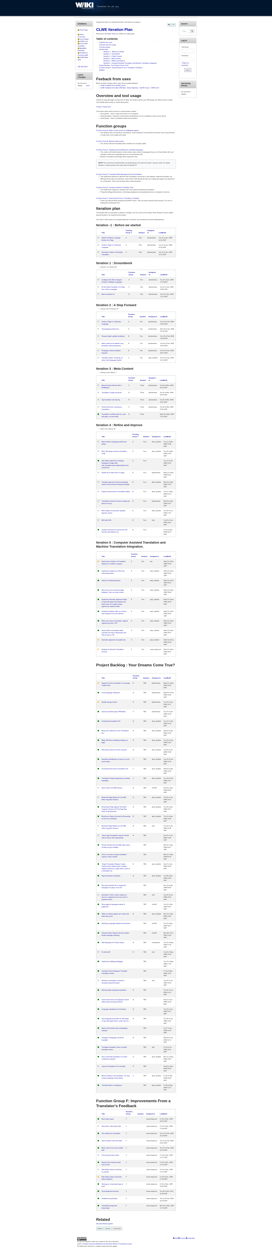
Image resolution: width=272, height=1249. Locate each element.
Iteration (142, 233)
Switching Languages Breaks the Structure (116, 923)
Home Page (84, 30)
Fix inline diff (106, 952)
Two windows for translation (111, 1133)
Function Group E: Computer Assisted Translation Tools (114, 187)
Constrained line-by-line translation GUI (115, 769)
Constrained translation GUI (111, 721)
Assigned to (152, 316)
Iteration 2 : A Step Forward (112, 56)
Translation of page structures (112, 392)
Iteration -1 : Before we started (113, 51)
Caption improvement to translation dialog (116, 491)
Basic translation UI (108, 294)
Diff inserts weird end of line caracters (114, 750)
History (100, 1228)
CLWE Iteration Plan (114, 29)
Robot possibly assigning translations (114, 990)
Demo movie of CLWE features (112, 788)
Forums (183, 1238)
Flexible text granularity (109, 1198)
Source (107, 1228)
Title (103, 233)
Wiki (176, 1238)
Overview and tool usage (107, 45)
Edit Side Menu (83, 66)
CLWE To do (84, 41)
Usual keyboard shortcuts (110, 1191)
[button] (169, 24)
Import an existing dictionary (111, 580)
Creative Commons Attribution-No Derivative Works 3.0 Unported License (107, 1244)
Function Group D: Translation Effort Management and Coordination (119, 174)
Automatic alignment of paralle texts (114, 640)
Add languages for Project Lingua (113, 942)
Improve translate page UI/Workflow (114, 711)
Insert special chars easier (110, 1155)
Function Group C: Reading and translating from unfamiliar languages (119, 150)
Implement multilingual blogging (112, 961)
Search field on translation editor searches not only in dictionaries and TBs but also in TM (114, 633)
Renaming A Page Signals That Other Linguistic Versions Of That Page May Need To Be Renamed (114, 809)
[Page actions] (174, 24)
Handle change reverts (109, 702)
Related (101, 70)
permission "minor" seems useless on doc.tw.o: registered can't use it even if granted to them (114, 897)
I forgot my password (185, 64)
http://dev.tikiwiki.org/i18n (104, 1224)
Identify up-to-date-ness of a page (113, 472)
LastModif (162, 233)
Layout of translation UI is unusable (113, 1066)
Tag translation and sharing (111, 400)
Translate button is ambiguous (112, 1085)
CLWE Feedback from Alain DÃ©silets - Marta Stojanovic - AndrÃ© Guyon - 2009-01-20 (129, 88)
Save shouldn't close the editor (112, 1141)
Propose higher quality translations (113, 336)
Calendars (191, 1238)
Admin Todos (111, 34)
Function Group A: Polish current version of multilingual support (117, 130)
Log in (188, 70)
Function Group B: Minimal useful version (110, 141)
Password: (185, 55)
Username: (185, 47)
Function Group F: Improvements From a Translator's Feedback (120, 67)
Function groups (104, 47)
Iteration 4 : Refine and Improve (114, 61)
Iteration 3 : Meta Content (112, 58)
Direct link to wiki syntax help (111, 1126)
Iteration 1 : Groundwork (111, 54)
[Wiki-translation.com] (99, 8)
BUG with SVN (106, 520)
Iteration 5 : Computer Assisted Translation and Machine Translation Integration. (130, 63)
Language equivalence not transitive (114, 1009)
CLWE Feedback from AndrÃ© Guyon (113, 85)
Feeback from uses (105, 42)
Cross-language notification (111, 692)
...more (87, 85)
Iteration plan (103, 49)
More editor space (108, 1119)
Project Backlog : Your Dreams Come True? (114, 65)
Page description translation (111, 876)
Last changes (84, 39)
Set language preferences (110, 329)
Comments (117, 1228)
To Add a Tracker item (103, 107)
